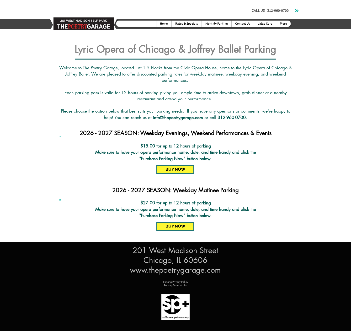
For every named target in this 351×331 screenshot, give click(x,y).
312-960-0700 (278, 10)
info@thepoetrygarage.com (178, 117)
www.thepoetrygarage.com (175, 270)
